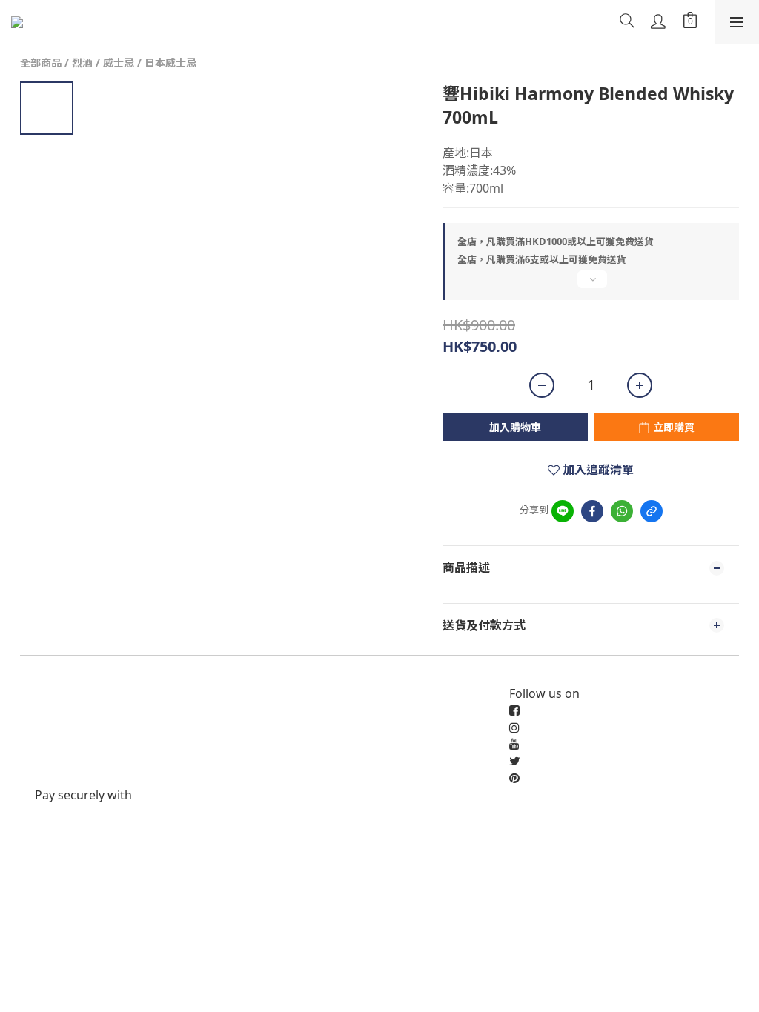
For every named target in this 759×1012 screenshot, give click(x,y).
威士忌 (118, 63)
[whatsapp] (622, 511)
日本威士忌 (170, 63)
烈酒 (82, 63)
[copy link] (651, 511)
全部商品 (41, 63)
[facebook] (592, 511)
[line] (562, 511)
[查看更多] (591, 285)
